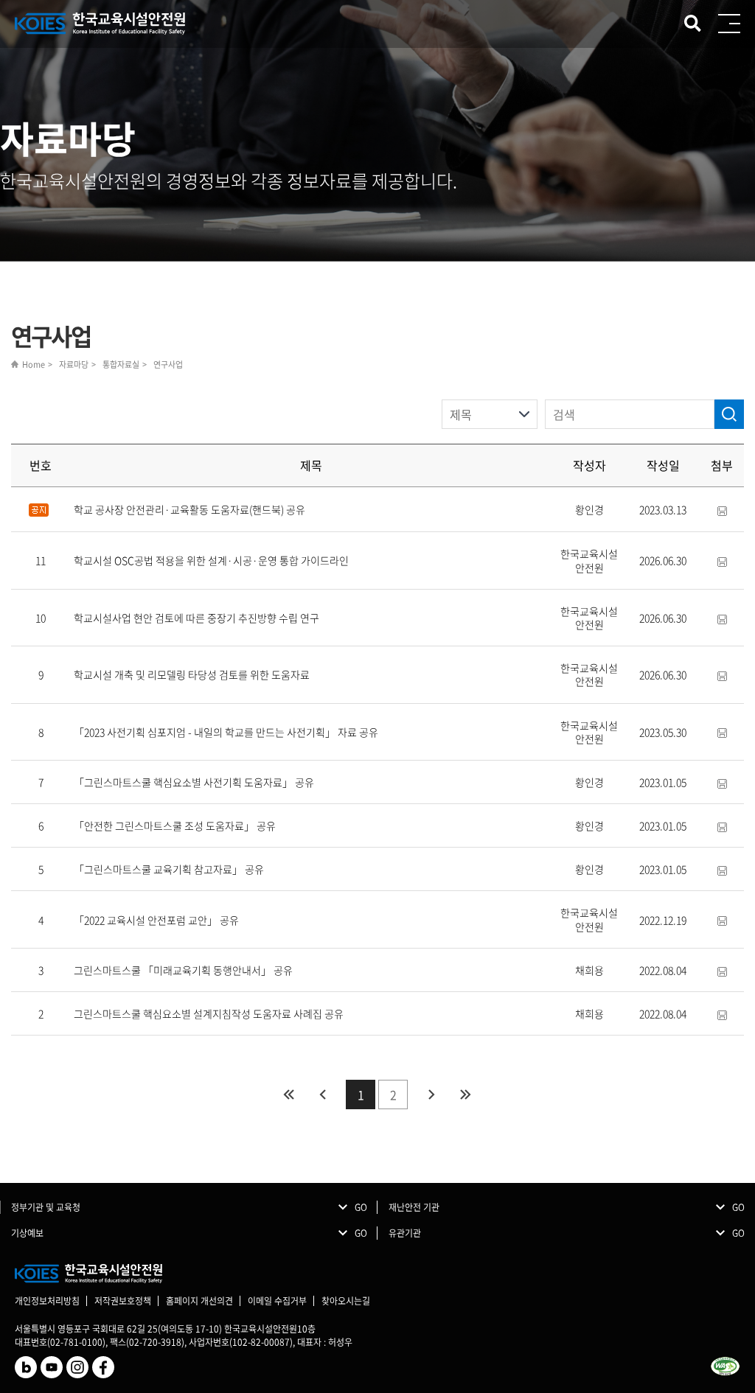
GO (361, 1207)
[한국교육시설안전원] (101, 24)
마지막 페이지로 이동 (465, 1094)
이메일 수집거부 (277, 1301)
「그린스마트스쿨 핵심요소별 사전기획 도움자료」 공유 (194, 782)
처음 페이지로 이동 (288, 1094)
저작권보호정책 (122, 1301)
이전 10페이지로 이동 (322, 1094)
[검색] (729, 414)
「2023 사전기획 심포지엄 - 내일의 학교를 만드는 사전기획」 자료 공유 (226, 732)
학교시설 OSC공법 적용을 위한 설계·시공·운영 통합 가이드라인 (211, 560)
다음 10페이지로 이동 (431, 1094)
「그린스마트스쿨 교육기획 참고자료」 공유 (169, 869)
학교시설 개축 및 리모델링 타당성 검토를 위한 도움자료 (192, 674)
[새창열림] (26, 1366)
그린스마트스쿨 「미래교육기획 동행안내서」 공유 (183, 970)
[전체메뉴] (729, 24)
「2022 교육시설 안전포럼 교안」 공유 (156, 919)
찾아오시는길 (345, 1301)
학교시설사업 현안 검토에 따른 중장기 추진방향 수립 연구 (196, 617)
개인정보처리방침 (47, 1301)
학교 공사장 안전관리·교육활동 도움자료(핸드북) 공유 (189, 509)
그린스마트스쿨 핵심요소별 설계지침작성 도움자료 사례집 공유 (209, 1013)
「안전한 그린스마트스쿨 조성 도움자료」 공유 (175, 825)
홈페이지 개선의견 (199, 1301)
